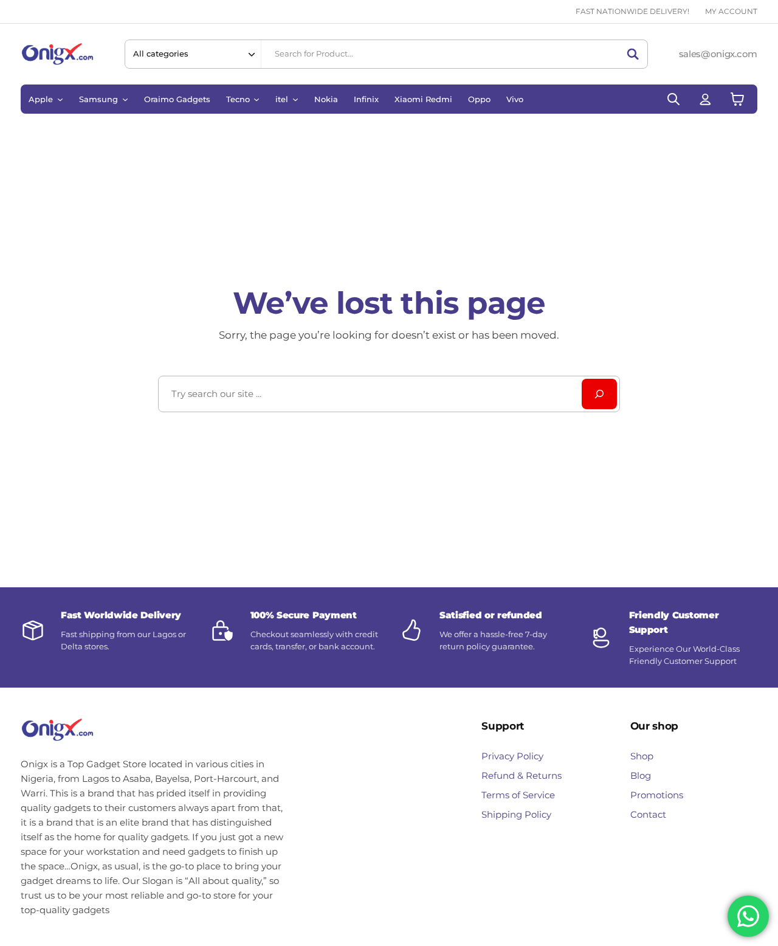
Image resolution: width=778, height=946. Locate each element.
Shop (641, 756)
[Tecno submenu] (256, 99)
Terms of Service (518, 795)
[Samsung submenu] (125, 99)
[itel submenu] (295, 99)
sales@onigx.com (718, 54)
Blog (640, 775)
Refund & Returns (521, 775)
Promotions (656, 795)
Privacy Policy (512, 756)
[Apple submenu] (60, 99)
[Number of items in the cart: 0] (737, 99)
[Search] (633, 54)
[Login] (705, 99)
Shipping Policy (516, 814)
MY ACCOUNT (731, 11)
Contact (648, 814)
